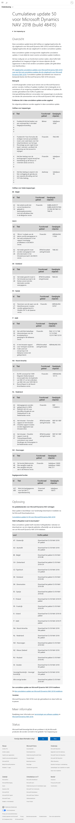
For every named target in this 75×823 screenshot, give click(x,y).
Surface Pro (5, 748)
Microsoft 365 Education (56, 758)
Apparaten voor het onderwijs (58, 752)
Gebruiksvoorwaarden (31, 816)
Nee (55, 739)
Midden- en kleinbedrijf (7, 801)
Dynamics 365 (5, 789)
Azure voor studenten (56, 770)
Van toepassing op (19, 31)
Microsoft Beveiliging (7, 782)
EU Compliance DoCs (7, 819)
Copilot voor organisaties (8, 755)
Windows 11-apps (6, 767)
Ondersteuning (6, 7)
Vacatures (53, 779)
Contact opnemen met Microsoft (10, 816)
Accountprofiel (30, 748)
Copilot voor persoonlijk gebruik (9, 758)
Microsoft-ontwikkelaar (32, 779)
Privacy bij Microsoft (55, 782)
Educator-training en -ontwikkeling (59, 764)
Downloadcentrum (31, 752)
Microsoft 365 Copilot (7, 795)
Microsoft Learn (30, 782)
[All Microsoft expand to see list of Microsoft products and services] (2, 2)
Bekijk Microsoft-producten (8, 764)
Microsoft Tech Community (33, 789)
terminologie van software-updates (47, 714)
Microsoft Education (55, 748)
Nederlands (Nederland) (11, 807)
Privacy (22, 816)
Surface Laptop (5, 752)
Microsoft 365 (5, 761)
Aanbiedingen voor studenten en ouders (60, 767)
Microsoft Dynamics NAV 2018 (22, 717)
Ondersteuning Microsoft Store (34, 755)
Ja (43, 739)
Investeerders (54, 786)
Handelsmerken (43, 816)
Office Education (54, 761)
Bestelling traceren (31, 761)
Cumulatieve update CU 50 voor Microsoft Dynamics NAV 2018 (33, 517)
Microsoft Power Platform (33, 795)
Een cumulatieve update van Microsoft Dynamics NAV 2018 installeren (38, 691)
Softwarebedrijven (31, 798)
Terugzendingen (30, 758)
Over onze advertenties (54, 816)
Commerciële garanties (32, 767)
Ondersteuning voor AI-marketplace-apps (36, 786)
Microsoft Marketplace (32, 792)
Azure (3, 786)
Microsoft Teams (6, 798)
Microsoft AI (5, 779)
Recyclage (29, 764)
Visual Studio (30, 801)
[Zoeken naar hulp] (6, 2)
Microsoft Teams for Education (58, 755)
